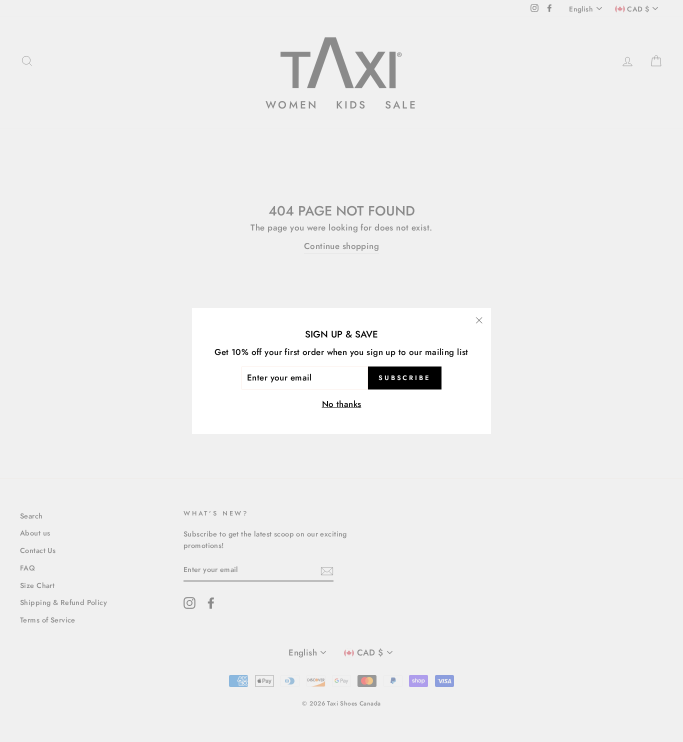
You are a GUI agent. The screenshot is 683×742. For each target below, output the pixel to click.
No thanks (342, 404)
